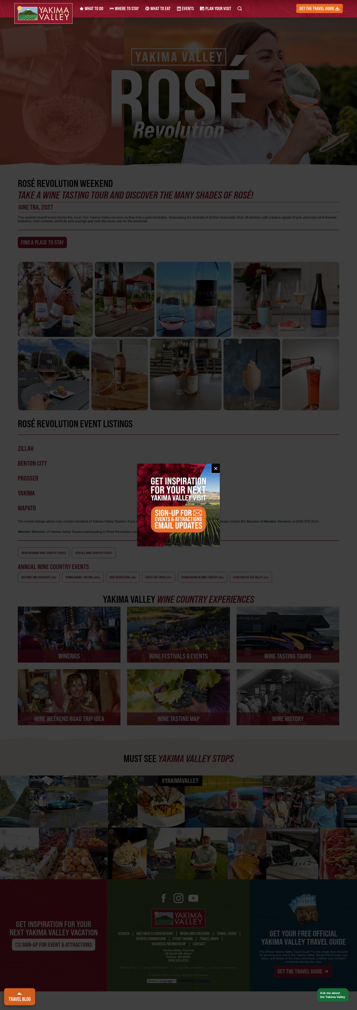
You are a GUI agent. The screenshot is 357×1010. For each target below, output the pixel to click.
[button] (333, 995)
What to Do (93, 8)
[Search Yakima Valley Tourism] (239, 8)
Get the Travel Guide (317, 8)
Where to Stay (126, 8)
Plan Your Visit (218, 8)
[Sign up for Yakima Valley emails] (178, 505)
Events (187, 8)
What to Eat (160, 8)
